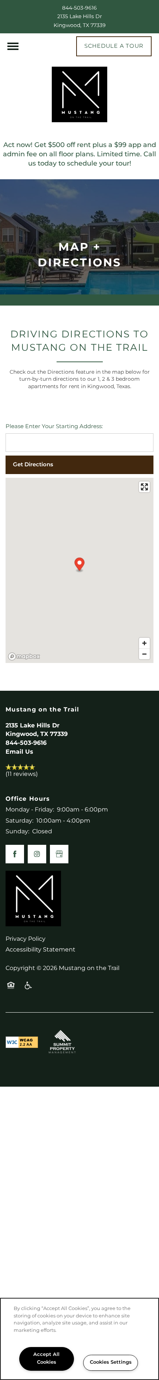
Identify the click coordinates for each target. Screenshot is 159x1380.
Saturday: (19, 821)
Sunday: (17, 831)
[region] (79, 1339)
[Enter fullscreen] (144, 486)
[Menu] (12, 46)
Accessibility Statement (40, 949)
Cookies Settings (111, 1362)
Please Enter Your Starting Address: (54, 427)
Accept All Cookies (46, 1358)
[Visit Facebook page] (15, 854)
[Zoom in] (144, 643)
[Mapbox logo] (24, 656)
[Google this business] (59, 854)
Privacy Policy (25, 939)
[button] (114, 46)
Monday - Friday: (30, 809)
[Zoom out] (144, 654)
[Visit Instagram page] (37, 854)
